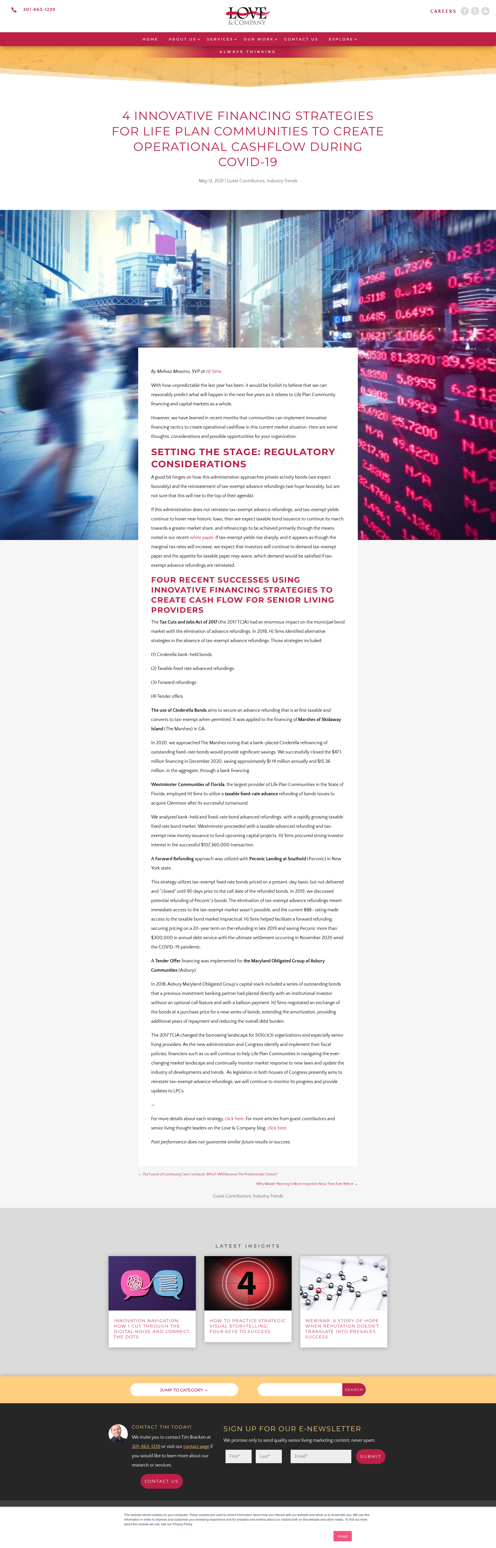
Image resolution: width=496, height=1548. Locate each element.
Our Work (259, 39)
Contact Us (301, 39)
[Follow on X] (475, 11)
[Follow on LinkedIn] (485, 11)
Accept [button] (342, 1536)
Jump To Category (181, 1390)
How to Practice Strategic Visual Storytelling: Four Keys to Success (248, 1326)
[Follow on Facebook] (465, 11)
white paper (201, 537)
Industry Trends (282, 181)
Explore (341, 39)
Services (220, 39)
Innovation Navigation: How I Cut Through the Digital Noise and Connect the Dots (152, 1328)
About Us (183, 39)
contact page (196, 1446)
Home (150, 39)
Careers (443, 11)
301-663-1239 (39, 9)
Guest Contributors (246, 181)
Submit (370, 1456)
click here (234, 1118)
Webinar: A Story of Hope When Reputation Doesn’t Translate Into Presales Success (342, 1328)
